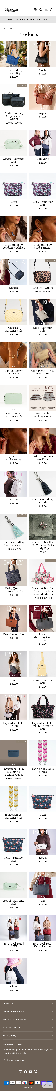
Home (5, 28)
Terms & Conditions (12, 1027)
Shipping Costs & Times (14, 1019)
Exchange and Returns (14, 1011)
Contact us (8, 1003)
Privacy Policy (10, 1035)
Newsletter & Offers (12, 1045)
